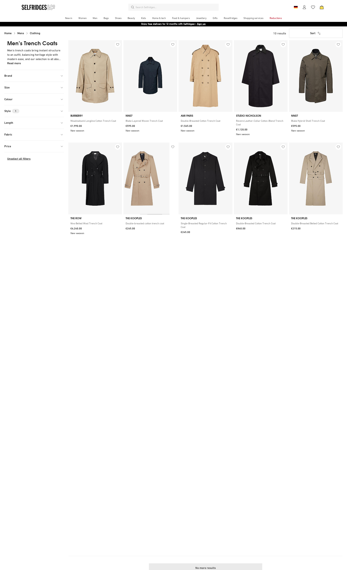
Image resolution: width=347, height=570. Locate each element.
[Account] (304, 7)
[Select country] (295, 7)
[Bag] (321, 7)
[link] (95, 121)
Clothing (35, 33)
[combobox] (176, 7)
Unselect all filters (19, 158)
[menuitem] (68, 18)
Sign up (201, 24)
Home (8, 33)
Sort (312, 33)
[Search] (133, 7)
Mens (20, 33)
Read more (14, 63)
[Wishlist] (313, 7)
